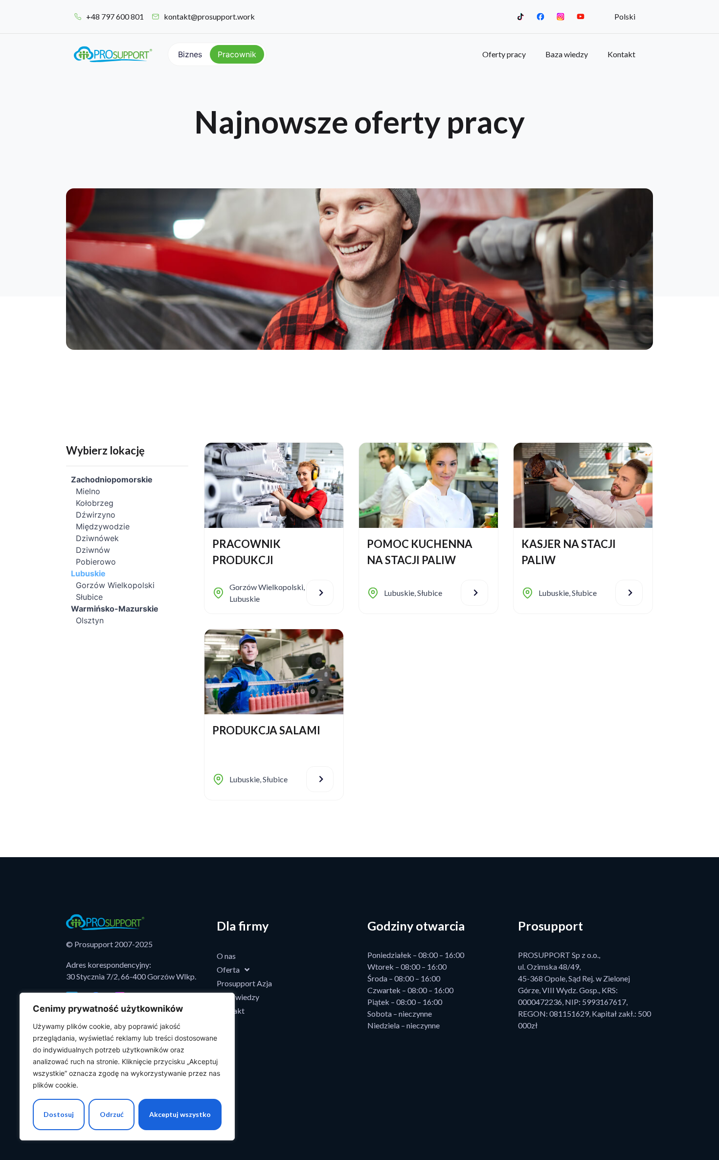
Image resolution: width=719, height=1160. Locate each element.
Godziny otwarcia (416, 925)
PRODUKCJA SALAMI (266, 730)
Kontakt (621, 54)
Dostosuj (59, 1114)
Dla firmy (243, 925)
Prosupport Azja (244, 983)
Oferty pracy (504, 54)
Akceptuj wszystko (180, 1114)
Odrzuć (112, 1114)
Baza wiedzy (566, 54)
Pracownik (237, 54)
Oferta (228, 969)
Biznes (190, 54)
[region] (127, 1066)
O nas (226, 955)
